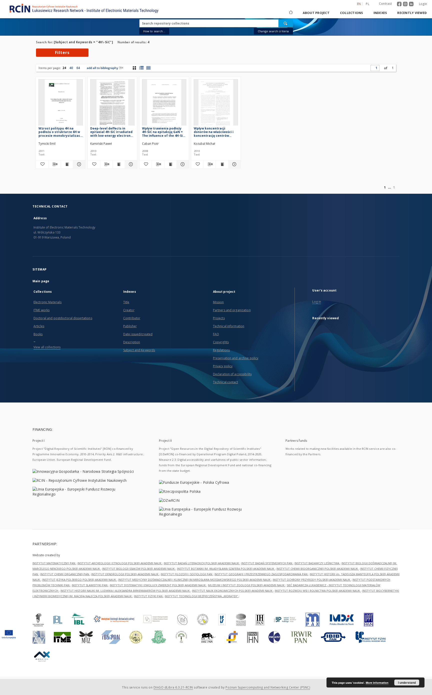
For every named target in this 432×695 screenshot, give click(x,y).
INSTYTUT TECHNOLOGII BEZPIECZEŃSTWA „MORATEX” (201, 596)
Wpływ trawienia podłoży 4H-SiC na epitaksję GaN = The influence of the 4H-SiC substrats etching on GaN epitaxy (163, 132)
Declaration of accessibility (232, 374)
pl (367, 4)
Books (38, 334)
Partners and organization (232, 310)
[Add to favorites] (42, 164)
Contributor (131, 318)
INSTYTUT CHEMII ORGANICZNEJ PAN (65, 574)
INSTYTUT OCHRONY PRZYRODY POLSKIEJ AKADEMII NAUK (312, 580)
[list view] (148, 67)
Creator (128, 310)
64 (78, 68)
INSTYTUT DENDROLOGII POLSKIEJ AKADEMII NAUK (125, 574)
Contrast (385, 4)
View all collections (47, 347)
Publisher (130, 326)
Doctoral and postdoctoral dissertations (63, 318)
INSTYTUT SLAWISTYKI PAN (90, 585)
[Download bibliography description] (54, 164)
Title (126, 302)
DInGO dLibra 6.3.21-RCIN (173, 687)
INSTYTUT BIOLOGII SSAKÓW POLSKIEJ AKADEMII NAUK (139, 568)
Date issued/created (137, 334)
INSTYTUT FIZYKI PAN (148, 596)
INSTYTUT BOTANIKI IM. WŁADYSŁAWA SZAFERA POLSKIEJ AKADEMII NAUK (226, 568)
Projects (219, 318)
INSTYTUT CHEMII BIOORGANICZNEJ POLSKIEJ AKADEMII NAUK (317, 568)
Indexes (380, 13)
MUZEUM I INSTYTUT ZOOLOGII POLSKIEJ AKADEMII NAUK (246, 585)
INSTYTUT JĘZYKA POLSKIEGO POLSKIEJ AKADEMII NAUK (79, 580)
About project (316, 13)
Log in (316, 302)
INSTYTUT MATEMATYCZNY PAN (54, 563)
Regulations (221, 350)
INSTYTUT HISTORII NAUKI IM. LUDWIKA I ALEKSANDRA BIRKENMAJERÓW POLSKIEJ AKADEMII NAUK (125, 590)
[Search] (285, 23)
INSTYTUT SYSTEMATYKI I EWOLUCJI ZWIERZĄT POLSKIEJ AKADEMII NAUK (158, 585)
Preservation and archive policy (235, 358)
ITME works (42, 310)
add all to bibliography (102, 68)
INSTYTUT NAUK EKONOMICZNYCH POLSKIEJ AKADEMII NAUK (232, 590)
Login (423, 4)
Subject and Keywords (139, 350)
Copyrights (221, 342)
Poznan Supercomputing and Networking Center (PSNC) (268, 687)
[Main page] (291, 12)
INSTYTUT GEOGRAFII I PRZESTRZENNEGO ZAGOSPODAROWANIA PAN (261, 574)
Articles (39, 326)
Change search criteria (273, 31)
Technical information (228, 326)
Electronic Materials (48, 302)
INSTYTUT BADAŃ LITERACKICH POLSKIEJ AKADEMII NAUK (202, 563)
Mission (218, 302)
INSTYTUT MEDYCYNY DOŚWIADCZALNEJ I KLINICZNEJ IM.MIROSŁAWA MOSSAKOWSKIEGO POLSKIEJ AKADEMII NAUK (194, 580)
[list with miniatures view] (141, 67)
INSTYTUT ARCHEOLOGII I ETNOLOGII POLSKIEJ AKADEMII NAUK (120, 563)
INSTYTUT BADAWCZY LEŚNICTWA (317, 563)
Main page (40, 281)
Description (131, 342)
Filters (62, 52)
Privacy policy (223, 366)
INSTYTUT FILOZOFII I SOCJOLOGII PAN (187, 574)
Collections (351, 13)
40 (71, 68)
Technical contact (225, 382)
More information (377, 682)
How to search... (154, 31)
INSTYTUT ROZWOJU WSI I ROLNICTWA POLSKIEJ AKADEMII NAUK (318, 590)
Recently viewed (412, 13)
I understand (407, 682)
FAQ (216, 334)
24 (64, 68)
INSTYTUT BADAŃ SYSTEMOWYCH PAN (267, 563)
